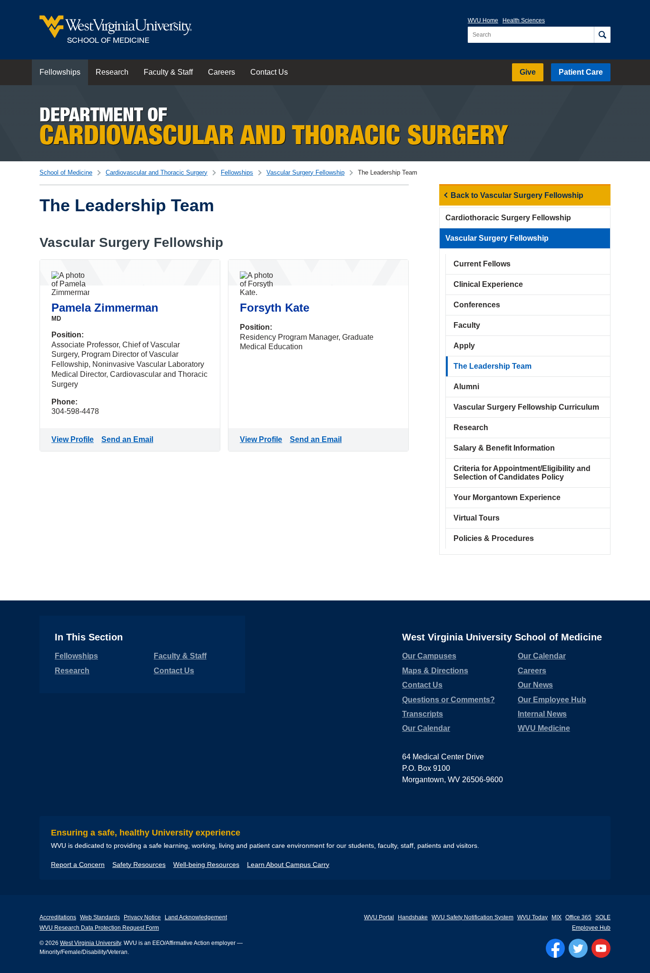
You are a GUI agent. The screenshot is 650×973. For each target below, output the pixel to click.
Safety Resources (139, 864)
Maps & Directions (435, 671)
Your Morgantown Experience (507, 497)
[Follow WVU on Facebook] (555, 948)
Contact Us (269, 72)
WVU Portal (379, 917)
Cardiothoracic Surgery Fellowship (508, 218)
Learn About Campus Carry (288, 864)
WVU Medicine (544, 728)
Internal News (542, 714)
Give (528, 72)
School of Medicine (65, 172)
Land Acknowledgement (196, 917)
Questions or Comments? (448, 700)
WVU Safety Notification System (472, 917)
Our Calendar (426, 728)
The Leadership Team (492, 366)
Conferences (476, 305)
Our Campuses (429, 656)
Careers (221, 72)
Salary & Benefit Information (504, 448)
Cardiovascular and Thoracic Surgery (156, 172)
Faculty (466, 325)
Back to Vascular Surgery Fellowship (517, 195)
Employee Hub (591, 927)
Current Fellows (482, 264)
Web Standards (100, 917)
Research (112, 72)
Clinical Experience (488, 284)
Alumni (466, 387)
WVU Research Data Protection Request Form (99, 927)
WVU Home (483, 20)
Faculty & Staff (168, 72)
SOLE (603, 917)
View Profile (74, 439)
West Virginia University (90, 943)
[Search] (602, 35)
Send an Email (129, 439)
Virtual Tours (476, 518)
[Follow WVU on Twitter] (578, 948)
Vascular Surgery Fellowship (305, 172)
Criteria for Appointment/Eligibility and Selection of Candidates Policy (522, 472)
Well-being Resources (206, 864)
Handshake (413, 917)
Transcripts (422, 714)
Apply (464, 346)
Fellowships (59, 72)
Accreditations (57, 917)
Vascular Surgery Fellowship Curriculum (526, 407)
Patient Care (581, 72)
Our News (535, 685)
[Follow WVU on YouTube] (601, 948)
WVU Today (532, 917)
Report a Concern (78, 864)
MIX (556, 917)
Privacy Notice (142, 917)
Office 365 (578, 917)
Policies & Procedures (493, 538)
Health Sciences (523, 20)
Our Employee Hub (552, 700)
